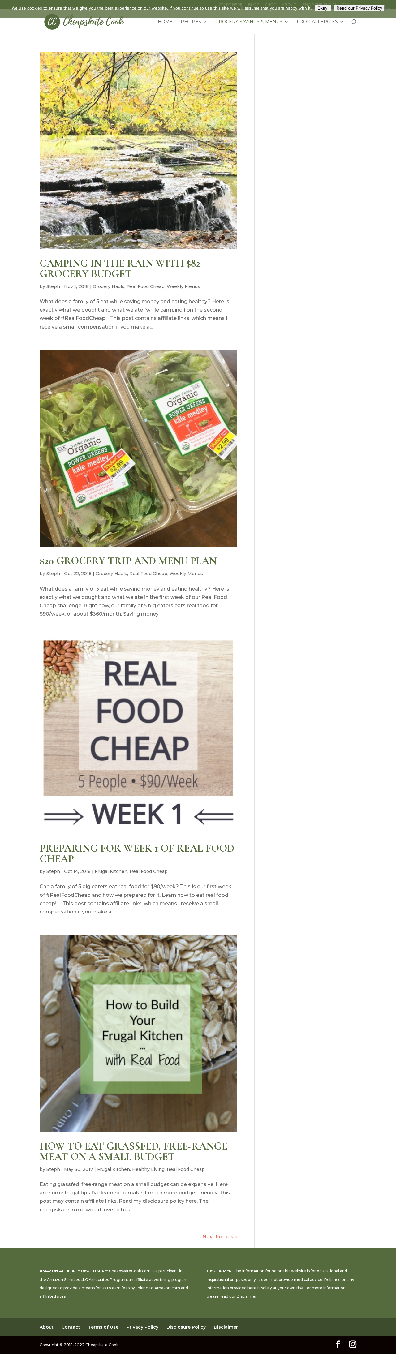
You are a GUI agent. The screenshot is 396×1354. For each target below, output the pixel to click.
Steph (53, 286)
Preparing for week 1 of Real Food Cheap (137, 853)
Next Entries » (219, 1237)
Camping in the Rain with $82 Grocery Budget (120, 268)
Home (165, 21)
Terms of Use (103, 1327)
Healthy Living (148, 1169)
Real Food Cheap (146, 286)
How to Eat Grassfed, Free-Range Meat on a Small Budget (133, 1151)
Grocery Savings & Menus (248, 21)
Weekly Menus (183, 286)
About (47, 1327)
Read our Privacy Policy (359, 8)
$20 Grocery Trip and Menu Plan (128, 561)
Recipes (191, 21)
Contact (71, 1327)
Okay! (323, 8)
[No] (388, 9)
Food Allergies (317, 21)
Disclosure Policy (186, 1327)
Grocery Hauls (108, 286)
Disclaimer (247, 1296)
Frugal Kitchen (111, 871)
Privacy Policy (142, 1327)
